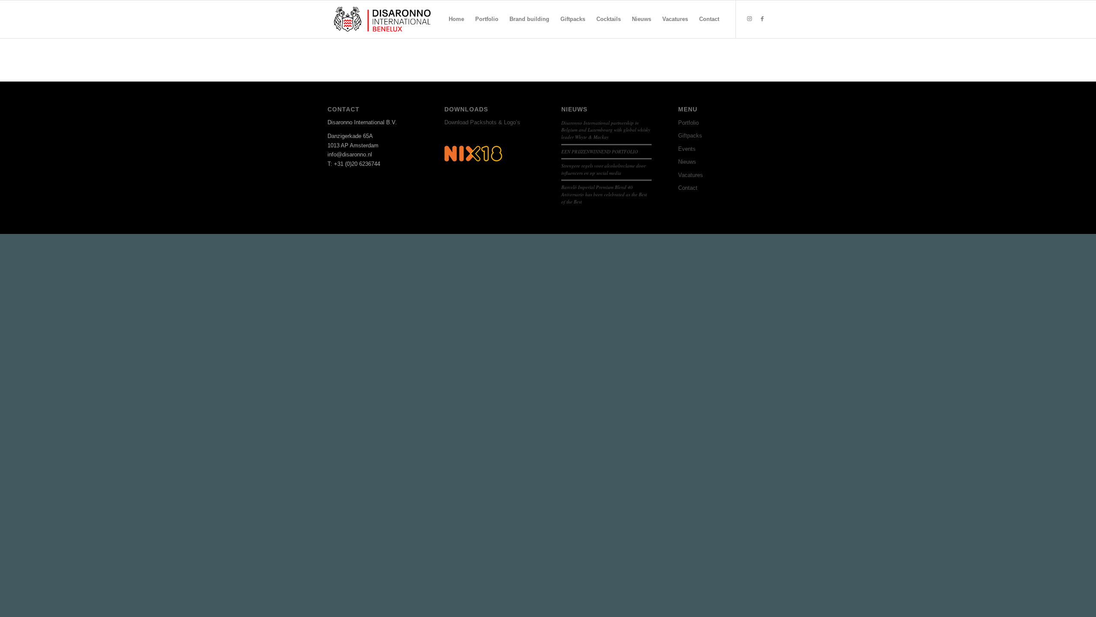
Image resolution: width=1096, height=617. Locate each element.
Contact (687, 188)
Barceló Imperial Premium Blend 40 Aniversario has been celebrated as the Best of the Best (604, 194)
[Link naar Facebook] (762, 18)
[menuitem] (456, 19)
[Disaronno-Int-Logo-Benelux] (382, 19)
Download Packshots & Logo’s (482, 122)
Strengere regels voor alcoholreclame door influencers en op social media (603, 169)
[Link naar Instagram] (749, 18)
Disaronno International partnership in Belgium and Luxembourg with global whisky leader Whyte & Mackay (605, 130)
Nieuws (687, 162)
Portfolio (688, 123)
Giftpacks (690, 135)
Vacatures (690, 175)
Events (687, 149)
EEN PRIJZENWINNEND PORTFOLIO (599, 151)
